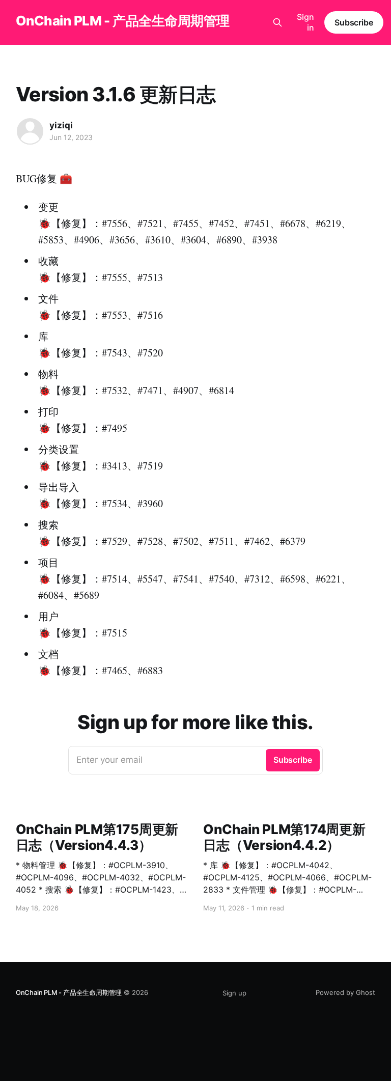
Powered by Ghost (345, 992)
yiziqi (61, 125)
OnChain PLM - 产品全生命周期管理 (123, 21)
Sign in (305, 22)
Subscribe (353, 22)
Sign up (234, 993)
